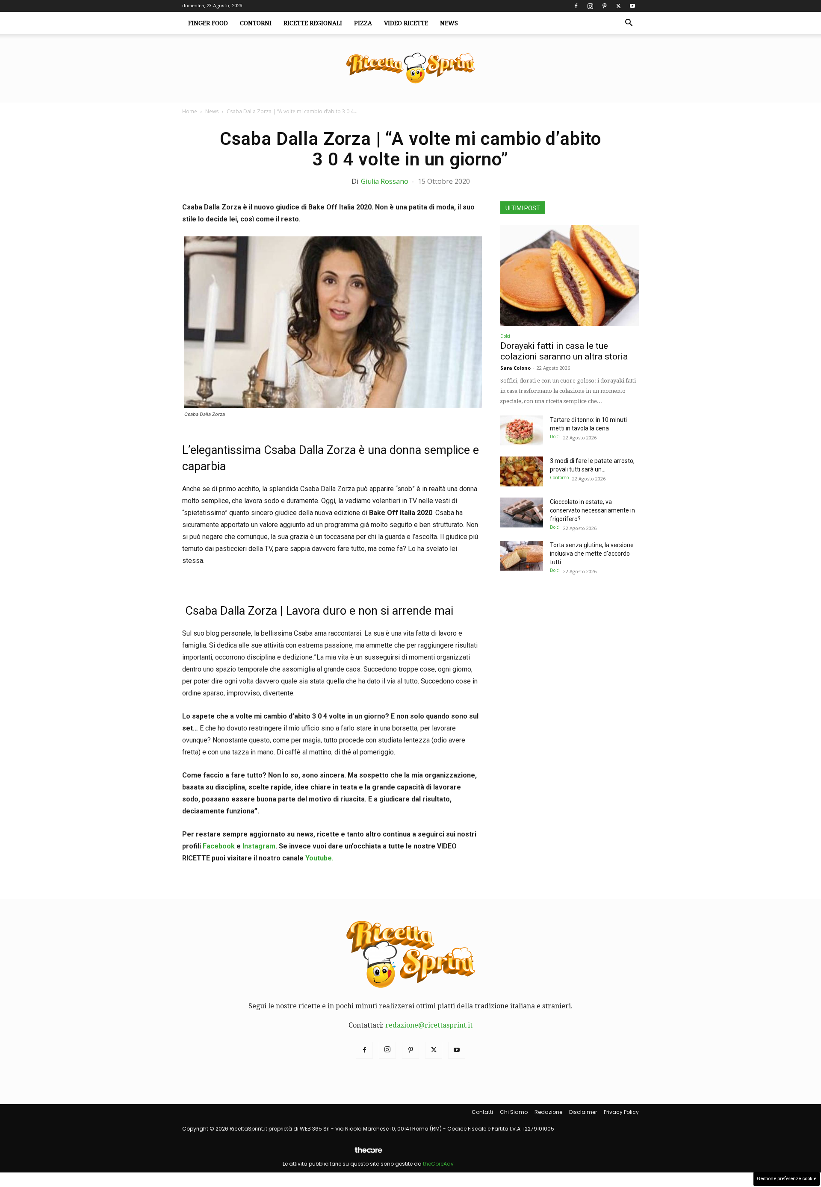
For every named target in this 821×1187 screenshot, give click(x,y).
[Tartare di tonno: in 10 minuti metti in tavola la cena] (521, 430)
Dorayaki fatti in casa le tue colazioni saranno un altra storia (564, 351)
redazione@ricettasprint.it (429, 1025)
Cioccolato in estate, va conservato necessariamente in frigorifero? (592, 510)
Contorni (256, 23)
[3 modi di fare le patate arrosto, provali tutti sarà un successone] (521, 471)
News (449, 23)
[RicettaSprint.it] (410, 69)
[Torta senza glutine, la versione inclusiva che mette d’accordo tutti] (521, 556)
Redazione (548, 1112)
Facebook (219, 846)
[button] (628, 23)
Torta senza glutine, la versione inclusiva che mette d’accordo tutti (592, 554)
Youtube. (319, 858)
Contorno (559, 477)
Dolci (505, 336)
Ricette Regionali (313, 23)
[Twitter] (618, 6)
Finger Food (208, 23)
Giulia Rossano (384, 181)
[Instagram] (590, 6)
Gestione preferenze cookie (786, 1178)
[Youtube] (632, 6)
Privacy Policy (621, 1112)
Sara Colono (515, 368)
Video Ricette (406, 23)
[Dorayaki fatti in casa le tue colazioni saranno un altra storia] (569, 275)
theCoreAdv (438, 1163)
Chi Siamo (514, 1112)
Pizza (363, 23)
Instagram (258, 846)
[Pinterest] (604, 6)
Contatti (482, 1112)
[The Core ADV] (368, 1153)
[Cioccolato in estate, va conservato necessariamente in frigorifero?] (521, 512)
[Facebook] (576, 6)
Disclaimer (583, 1112)
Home (189, 111)
